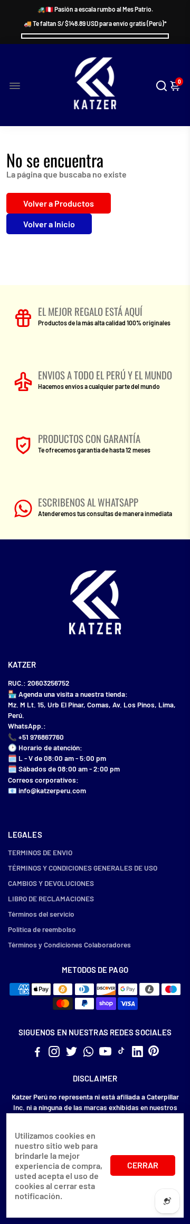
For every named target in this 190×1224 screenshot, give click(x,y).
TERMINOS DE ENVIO (40, 852)
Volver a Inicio (49, 224)
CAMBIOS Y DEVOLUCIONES (51, 883)
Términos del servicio (41, 913)
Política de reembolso (42, 929)
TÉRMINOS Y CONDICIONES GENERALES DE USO (82, 867)
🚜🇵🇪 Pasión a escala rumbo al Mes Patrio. (95, 9)
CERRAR (142, 1165)
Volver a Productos (58, 203)
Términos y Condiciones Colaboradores (69, 944)
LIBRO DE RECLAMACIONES (51, 898)
